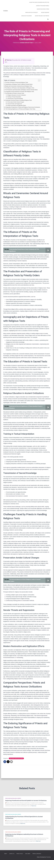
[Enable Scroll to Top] (51, 857)
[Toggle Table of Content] (38, 80)
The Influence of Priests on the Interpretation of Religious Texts (19, 87)
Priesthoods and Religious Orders (16, 758)
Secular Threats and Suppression (15, 103)
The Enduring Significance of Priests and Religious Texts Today (20, 109)
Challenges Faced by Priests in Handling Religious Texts (18, 100)
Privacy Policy (20, 853)
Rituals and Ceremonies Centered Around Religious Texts (18, 86)
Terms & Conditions (36, 853)
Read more (33, 805)
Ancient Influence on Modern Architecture (39, 2)
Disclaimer (27, 853)
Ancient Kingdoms (45, 12)
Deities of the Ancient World (42, 5)
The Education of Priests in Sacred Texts (14, 93)
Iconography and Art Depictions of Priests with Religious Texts (19, 91)
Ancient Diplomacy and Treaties (42, 15)
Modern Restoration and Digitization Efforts (17, 105)
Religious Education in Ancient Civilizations (17, 95)
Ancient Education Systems (43, 9)
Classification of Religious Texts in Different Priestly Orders (18, 84)
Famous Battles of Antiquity (31, 12)
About (5, 853)
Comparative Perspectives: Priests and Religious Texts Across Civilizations (22, 107)
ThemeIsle (48, 857)
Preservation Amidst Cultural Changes (16, 102)
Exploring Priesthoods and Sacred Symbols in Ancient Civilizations (26, 800)
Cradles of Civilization (26, 15)
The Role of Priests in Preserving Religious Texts (16, 82)
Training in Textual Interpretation (14, 96)
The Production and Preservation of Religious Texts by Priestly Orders (21, 89)
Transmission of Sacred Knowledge (15, 98)
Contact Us (11, 853)
